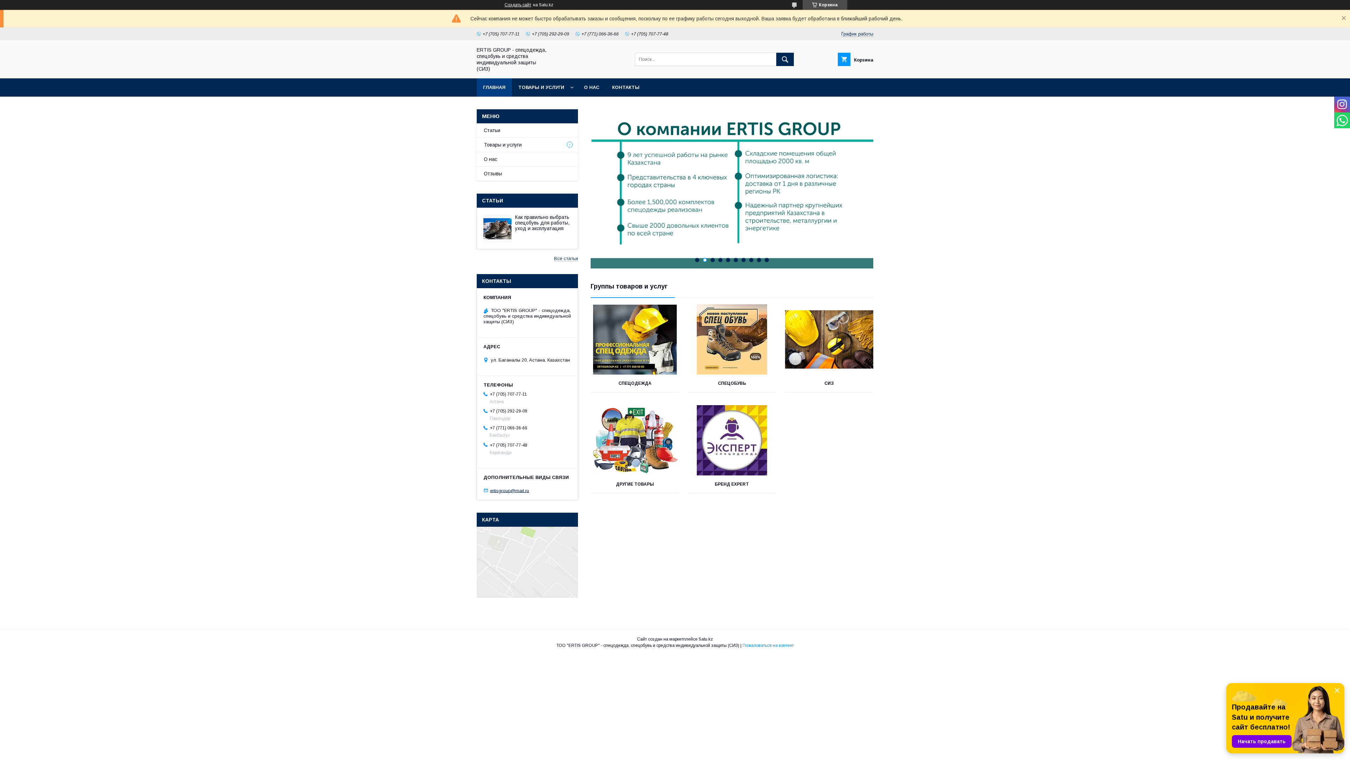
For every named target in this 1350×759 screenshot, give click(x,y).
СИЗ (829, 383)
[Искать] (785, 59)
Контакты (625, 87)
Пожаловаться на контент (768, 645)
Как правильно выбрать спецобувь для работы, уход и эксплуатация (542, 222)
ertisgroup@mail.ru (509, 490)
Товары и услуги (541, 87)
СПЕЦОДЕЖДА (634, 383)
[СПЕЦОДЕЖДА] (635, 339)
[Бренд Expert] (732, 440)
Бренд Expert (732, 484)
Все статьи (566, 258)
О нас (591, 87)
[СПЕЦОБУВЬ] (732, 339)
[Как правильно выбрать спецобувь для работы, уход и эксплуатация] (497, 228)
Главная (494, 87)
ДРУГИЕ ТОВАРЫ (635, 484)
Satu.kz (706, 639)
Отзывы (493, 173)
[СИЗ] (829, 339)
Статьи (492, 130)
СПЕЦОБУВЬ (732, 383)
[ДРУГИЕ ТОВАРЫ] (635, 440)
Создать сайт (517, 4)
